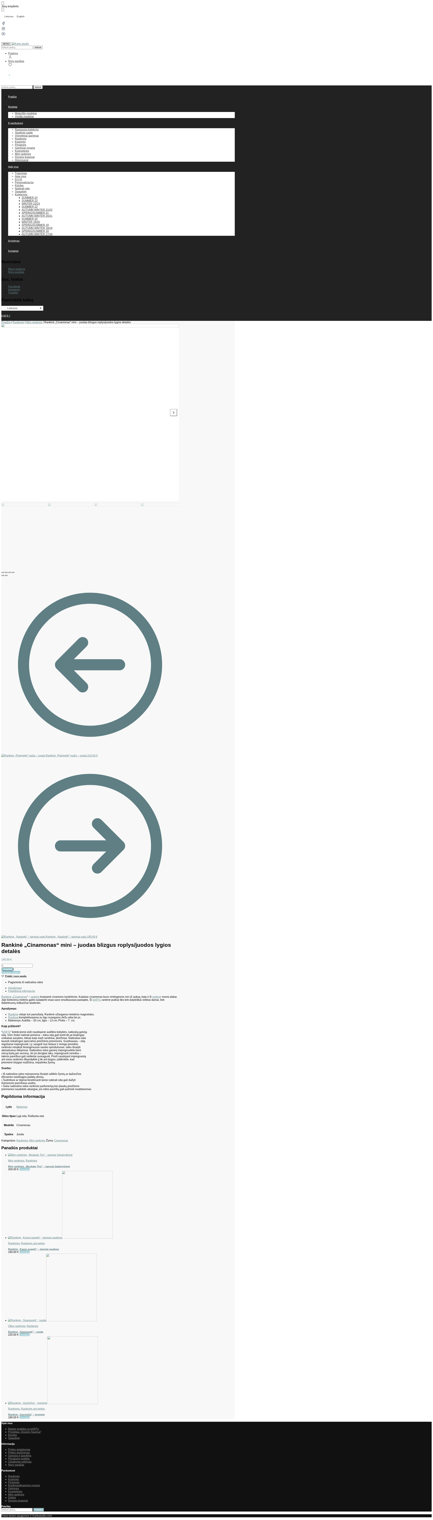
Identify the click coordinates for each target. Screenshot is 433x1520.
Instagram (14, 289)
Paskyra (13, 53)
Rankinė (6, 996)
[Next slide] (173, 412)
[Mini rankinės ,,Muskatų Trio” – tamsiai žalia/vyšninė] (93, 1155)
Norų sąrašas (16, 61)
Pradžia (6, 322)
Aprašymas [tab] (15, 988)
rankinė (35, 996)
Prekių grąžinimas (19, 1452)
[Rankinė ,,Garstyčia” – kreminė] (93, 1370)
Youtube (13, 292)
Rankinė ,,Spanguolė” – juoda (25, 1331)
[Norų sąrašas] (425, 5)
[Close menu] (2, 3)
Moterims (21, 1106)
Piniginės (13, 1482)
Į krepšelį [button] (24, 1169)
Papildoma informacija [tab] (21, 991)
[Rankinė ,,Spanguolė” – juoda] (93, 1288)
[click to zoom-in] (90, 412)
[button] (5, 75)
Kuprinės (13, 1479)
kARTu (97, 999)
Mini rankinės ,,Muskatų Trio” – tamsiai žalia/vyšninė (39, 1166)
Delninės (13, 1488)
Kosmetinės (15, 1491)
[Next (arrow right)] (6, 575)
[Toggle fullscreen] (9, 572)
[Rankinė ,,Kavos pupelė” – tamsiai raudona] (93, 1205)
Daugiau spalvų (10, 972)
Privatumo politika (19, 1458)
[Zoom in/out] (13, 572)
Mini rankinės (34, 322)
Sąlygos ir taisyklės (19, 1455)
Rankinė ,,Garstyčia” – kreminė (26, 1414)
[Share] (6, 572)
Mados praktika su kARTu (23, 1428)
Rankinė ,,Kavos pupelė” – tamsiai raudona (33, 1249)
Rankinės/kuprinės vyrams (24, 1485)
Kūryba (12, 1435)
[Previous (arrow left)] (2, 575)
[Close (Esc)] (2, 572)
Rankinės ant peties (33, 1243)
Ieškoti (38, 47)
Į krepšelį (7, 969)
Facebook (14, 286)
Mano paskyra (16, 269)
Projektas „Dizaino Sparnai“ (24, 1432)
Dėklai (12, 1497)
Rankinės (18, 322)
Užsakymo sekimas (19, 1461)
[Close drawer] (2, 10)
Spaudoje (14, 1438)
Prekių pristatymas (19, 1449)
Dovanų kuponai (18, 1500)
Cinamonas (20, 996)
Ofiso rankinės (16, 1326)
